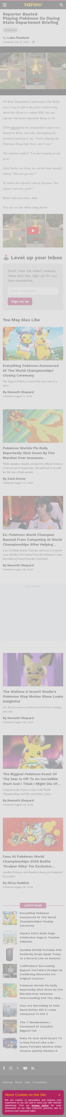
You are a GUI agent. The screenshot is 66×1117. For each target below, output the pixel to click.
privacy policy (40, 1105)
